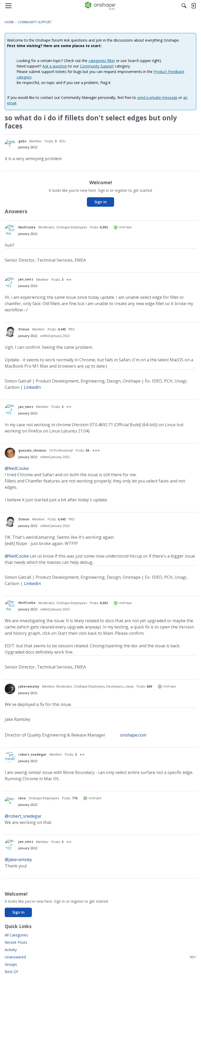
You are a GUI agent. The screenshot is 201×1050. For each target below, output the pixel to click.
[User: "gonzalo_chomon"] (10, 453)
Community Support (97, 66)
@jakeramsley (18, 859)
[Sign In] (193, 6)
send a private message (157, 97)
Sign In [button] (100, 201)
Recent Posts (16, 942)
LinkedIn (32, 387)
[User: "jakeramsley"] (10, 689)
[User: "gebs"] (10, 143)
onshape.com (133, 735)
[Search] (184, 6)
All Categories (16, 935)
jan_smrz (25, 279)
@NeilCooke (17, 468)
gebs (22, 141)
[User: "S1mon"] (10, 332)
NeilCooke (27, 227)
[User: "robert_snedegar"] (10, 757)
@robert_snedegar (23, 816)
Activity (11, 949)
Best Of (11, 971)
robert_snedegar (32, 754)
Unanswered (100, 956)
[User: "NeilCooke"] (10, 229)
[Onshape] (100, 6)
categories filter (101, 60)
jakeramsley (28, 686)
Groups (11, 964)
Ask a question (54, 66)
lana (22, 798)
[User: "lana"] (10, 800)
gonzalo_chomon (32, 450)
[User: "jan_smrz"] (10, 282)
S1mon (23, 329)
